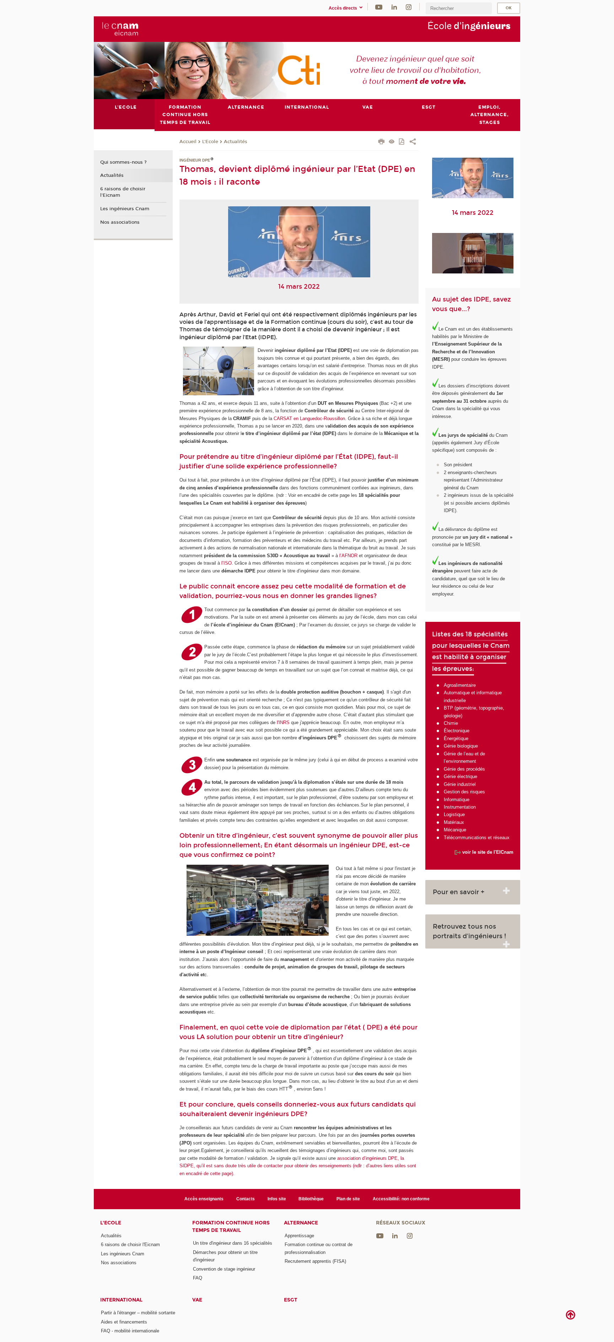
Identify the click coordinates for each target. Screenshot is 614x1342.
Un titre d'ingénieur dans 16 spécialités (232, 1243)
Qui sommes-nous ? (123, 162)
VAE (197, 1300)
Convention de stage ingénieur (224, 1269)
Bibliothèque (311, 1198)
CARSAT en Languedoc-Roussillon (308, 418)
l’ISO (226, 563)
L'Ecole (210, 142)
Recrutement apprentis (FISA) (315, 1261)
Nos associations (120, 222)
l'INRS (283, 722)
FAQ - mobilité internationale (130, 1330)
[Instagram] (408, 6)
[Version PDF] (402, 142)
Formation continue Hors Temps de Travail (231, 1226)
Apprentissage (299, 1235)
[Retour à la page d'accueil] (120, 29)
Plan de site (348, 1198)
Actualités (235, 142)
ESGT (290, 1300)
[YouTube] (379, 6)
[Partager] (413, 142)
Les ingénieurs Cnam (124, 209)
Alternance (301, 1223)
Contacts (245, 1198)
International (121, 1300)
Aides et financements (124, 1322)
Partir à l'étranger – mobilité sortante (138, 1312)
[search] (459, 8)
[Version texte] (392, 142)
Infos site (277, 1198)
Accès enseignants (203, 1198)
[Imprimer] (381, 142)
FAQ (197, 1278)
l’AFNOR (348, 555)
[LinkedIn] (394, 6)
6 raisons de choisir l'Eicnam (122, 192)
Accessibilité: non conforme (401, 1198)
